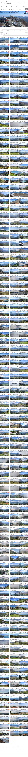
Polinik (12, 586)
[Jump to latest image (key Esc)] (26, 9)
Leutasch (22, 68)
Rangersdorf (13, 551)
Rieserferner (3, 327)
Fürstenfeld (22, 236)
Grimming (22, 663)
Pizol (12, 418)
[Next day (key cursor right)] (13, 9)
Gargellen (22, 278)
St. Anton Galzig (13, 159)
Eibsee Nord (22, 47)
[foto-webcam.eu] (22, 26)
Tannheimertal (13, 96)
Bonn (2, 726)
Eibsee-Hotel (13, 54)
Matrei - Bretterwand (23, 411)
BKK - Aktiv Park (13, 621)
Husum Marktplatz (4, 733)
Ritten (2, 313)
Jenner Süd (3, 516)
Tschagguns (13, 257)
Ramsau (12, 607)
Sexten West (13, 439)
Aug (3, 9)
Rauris (21, 495)
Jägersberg (22, 131)
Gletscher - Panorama (23, 537)
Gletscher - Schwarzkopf (23, 551)
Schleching (3, 383)
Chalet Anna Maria (14, 173)
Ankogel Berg (22, 579)
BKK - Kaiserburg (23, 656)
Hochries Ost (22, 320)
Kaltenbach (3, 187)
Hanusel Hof (3, 152)
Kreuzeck (22, 54)
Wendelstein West (23, 215)
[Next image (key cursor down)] (22, 9)
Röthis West (13, 327)
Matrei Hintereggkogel (23, 418)
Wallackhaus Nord (14, 481)
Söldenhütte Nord (4, 586)
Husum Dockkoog (13, 733)
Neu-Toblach (22, 404)
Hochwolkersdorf (13, 712)
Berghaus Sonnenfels (23, 684)
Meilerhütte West (14, 68)
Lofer (12, 432)
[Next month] (6, 9)
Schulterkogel (3, 698)
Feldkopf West (13, 488)
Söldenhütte (13, 579)
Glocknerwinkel (3, 467)
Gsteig (2, 75)
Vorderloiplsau (22, 481)
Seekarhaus (22, 600)
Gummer (3, 376)
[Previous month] (1, 9)
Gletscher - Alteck (4, 537)
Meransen (3, 229)
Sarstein (3, 614)
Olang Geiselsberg (23, 348)
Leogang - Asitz (3, 432)
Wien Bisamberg (4, 719)
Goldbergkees (13, 523)
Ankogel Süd (13, 572)
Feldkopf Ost (3, 488)
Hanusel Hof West (14, 152)
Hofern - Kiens (13, 271)
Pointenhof (13, 362)
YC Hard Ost (14, 292)
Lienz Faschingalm (4, 502)
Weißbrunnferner (23, 334)
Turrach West (13, 663)
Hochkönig (22, 530)
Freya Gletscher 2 (4, 740)
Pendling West (3, 243)
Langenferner (3, 355)
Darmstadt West (13, 705)
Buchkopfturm (3, 670)
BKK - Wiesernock (14, 628)
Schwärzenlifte (13, 166)
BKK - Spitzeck (22, 621)
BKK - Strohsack (13, 649)
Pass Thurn (22, 362)
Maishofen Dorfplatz (14, 467)
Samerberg (13, 306)
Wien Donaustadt (13, 719)
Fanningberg (13, 614)
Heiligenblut (13, 495)
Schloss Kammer (23, 467)
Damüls (12, 222)
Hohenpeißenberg (14, 103)
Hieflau (22, 691)
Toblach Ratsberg (13, 397)
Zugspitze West (13, 40)
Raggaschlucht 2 (4, 572)
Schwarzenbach (22, 712)
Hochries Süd (22, 313)
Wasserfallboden (4, 439)
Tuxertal (22, 152)
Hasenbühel (22, 222)
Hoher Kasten (13, 383)
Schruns (12, 250)
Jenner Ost (13, 516)
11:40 (20, 9)
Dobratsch (3, 642)
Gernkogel (13, 565)
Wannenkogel (13, 110)
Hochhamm (22, 432)
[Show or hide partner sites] (4, 34)
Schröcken (22, 187)
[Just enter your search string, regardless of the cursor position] (8, 34)
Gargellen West (3, 292)
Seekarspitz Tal (13, 600)
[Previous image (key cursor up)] (17, 9)
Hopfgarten (3, 418)
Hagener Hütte (3, 558)
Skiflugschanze (3, 131)
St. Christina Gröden (14, 369)
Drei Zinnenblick (23, 425)
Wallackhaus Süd (4, 481)
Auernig (3, 579)
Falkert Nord (22, 642)
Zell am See (3, 474)
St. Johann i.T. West (23, 376)
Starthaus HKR (3, 334)
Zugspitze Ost (3, 47)
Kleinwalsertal (22, 145)
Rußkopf (22, 243)
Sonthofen (13, 117)
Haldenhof (4, 173)
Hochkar (12, 698)
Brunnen (13, 593)
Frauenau (3, 684)
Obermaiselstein (4, 138)
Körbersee (22, 173)
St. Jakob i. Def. (13, 390)
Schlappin (3, 306)
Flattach (3, 565)
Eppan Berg (22, 355)
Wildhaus (3, 425)
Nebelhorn (22, 110)
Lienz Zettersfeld (13, 502)
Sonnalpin (13, 47)
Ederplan (13, 544)
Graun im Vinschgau (4, 194)
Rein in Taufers (3, 285)
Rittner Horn (13, 278)
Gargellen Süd (22, 285)
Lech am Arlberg (4, 159)
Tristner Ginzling (23, 201)
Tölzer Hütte (22, 96)
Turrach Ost (22, 649)
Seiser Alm (22, 383)
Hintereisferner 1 (13, 194)
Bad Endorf (22, 369)
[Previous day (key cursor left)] (9, 9)
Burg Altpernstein (14, 677)
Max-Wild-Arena (22, 208)
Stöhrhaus (22, 502)
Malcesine (22, 593)
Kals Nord (3, 446)
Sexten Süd (22, 439)
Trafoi (12, 313)
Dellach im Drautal (23, 586)
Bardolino (22, 614)
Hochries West (13, 320)
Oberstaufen (3, 208)
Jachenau (3, 103)
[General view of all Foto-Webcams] (1, 33)
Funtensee (22, 488)
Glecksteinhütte (13, 670)
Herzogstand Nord (23, 89)
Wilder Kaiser (13, 376)
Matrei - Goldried (13, 411)
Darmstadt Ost (3, 705)
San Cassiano (22, 390)
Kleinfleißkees (13, 509)
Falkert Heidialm (4, 649)
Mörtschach (13, 537)
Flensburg (22, 733)
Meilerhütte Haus (23, 61)
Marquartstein (3, 397)
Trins (2, 117)
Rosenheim (13, 299)
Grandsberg (22, 628)
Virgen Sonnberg (13, 404)
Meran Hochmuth (13, 215)
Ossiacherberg (22, 670)
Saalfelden (22, 474)
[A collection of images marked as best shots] (26, 33)
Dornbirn (22, 271)
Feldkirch (3, 348)
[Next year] (27, 6)
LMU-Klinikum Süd (14, 229)
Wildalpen (22, 698)
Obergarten (13, 61)
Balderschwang (13, 145)
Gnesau (3, 677)
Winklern (3, 523)
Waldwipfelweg (22, 635)
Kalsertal (22, 446)
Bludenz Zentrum (23, 264)
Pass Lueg (13, 558)
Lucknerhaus (22, 460)
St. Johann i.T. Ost (13, 348)
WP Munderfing (3, 593)
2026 (24, 6)
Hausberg (3, 61)
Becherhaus (22, 124)
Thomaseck (22, 558)
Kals (2, 453)
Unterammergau (23, 82)
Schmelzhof (4, 180)
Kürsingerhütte (3, 341)
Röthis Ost (22, 327)
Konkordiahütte (13, 684)
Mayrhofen (3, 201)
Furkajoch (3, 257)
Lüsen (2, 264)
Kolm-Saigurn (13, 530)
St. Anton (22, 166)
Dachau (22, 299)
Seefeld (22, 75)
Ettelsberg (22, 719)
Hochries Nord (3, 320)
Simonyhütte (3, 607)
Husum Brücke (22, 726)
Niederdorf (3, 390)
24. (11, 9)
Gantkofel (13, 334)
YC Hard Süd (23, 292)
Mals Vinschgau (3, 250)
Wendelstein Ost (4, 222)
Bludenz (3, 271)
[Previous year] (22, 6)
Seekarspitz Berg (4, 600)
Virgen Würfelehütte (4, 404)
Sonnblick (22, 516)
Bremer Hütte (22, 117)
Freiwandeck (13, 474)
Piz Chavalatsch (13, 285)
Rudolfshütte (13, 425)
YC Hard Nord (4, 299)
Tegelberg (13, 82)
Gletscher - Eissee (4, 544)
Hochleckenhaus (23, 607)
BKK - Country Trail (4, 663)
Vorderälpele (13, 355)
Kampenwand (3, 362)
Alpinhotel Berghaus (4, 145)
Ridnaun (12, 124)
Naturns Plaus (13, 236)
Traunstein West (4, 635)
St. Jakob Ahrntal (23, 257)
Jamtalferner (22, 250)
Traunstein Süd (13, 635)
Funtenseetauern (4, 495)
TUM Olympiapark (4, 278)
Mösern (3, 82)
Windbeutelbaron (23, 509)
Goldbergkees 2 (3, 530)
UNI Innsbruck (3, 96)
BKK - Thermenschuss (14, 642)
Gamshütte (13, 187)
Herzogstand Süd (13, 89)
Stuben (12, 180)
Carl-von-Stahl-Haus (23, 523)
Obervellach (22, 572)
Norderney (13, 726)
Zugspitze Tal (3, 54)
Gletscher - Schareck (4, 551)
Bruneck (22, 306)
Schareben (22, 677)
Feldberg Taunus (4, 712)
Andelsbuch (3, 215)
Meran (2, 236)
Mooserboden (13, 446)
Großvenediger (13, 341)
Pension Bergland (4, 166)
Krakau (12, 656)
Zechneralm (3, 621)
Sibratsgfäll (13, 208)
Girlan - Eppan (3, 369)
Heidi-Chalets (3, 656)
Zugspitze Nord (22, 40)
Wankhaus (13, 75)
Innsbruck (3, 89)
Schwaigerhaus (13, 460)
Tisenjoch (13, 201)
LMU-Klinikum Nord (23, 229)
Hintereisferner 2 (23, 194)
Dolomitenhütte (4, 509)
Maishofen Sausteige (14, 453)
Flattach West (22, 565)
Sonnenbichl (22, 138)
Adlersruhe (3, 460)
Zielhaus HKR (22, 341)
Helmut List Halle (23, 705)
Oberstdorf (3, 124)
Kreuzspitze (22, 397)
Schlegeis (22, 180)
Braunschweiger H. (14, 131)
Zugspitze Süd (3, 40)
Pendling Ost (13, 243)
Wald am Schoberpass (14, 691)
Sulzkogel (22, 103)
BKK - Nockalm (3, 628)
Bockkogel (3, 110)
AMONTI (12, 264)
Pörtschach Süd (3, 691)
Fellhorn (12, 138)
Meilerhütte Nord (4, 68)
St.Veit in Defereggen (4, 411)
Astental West (22, 544)
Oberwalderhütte (23, 453)
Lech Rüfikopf (22, 159)
